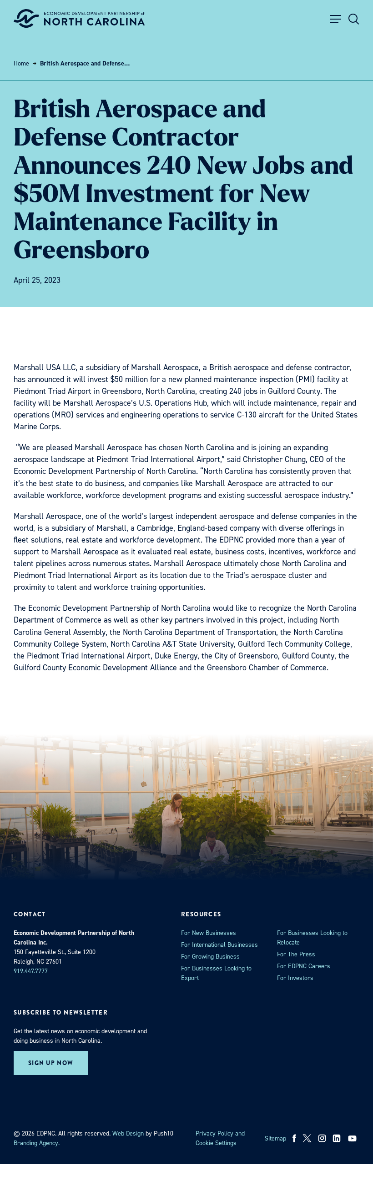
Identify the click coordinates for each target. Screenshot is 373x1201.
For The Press (296, 954)
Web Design (128, 1133)
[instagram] (322, 1138)
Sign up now (50, 1063)
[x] (307, 1138)
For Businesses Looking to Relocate (312, 938)
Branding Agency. (37, 1143)
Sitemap (275, 1138)
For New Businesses (208, 933)
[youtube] (353, 1138)
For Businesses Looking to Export (216, 973)
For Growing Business (210, 956)
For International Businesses (219, 944)
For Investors (295, 978)
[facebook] (294, 1138)
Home (21, 63)
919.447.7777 (31, 971)
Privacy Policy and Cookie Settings (220, 1138)
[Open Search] (353, 19)
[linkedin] (337, 1138)
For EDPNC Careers (303, 966)
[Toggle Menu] (335, 19)
